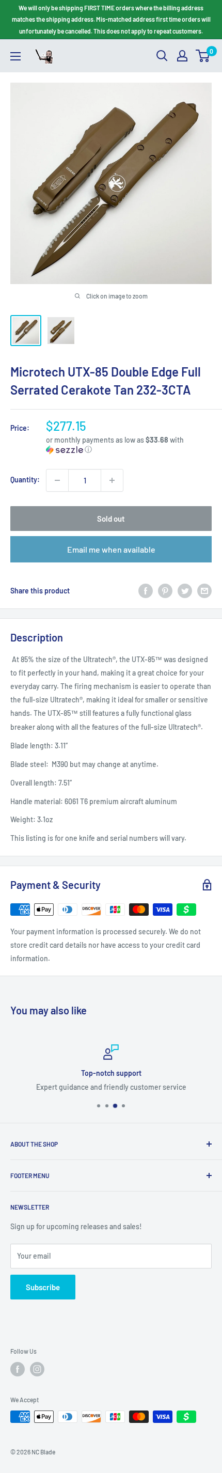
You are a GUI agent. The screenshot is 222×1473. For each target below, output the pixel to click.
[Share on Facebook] (145, 590)
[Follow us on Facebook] (17, 1369)
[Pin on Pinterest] (165, 590)
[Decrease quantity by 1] (57, 480)
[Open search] (162, 55)
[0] (203, 56)
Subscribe (43, 1287)
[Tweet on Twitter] (185, 590)
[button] (129, 445)
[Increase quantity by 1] (112, 480)
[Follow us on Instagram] (37, 1369)
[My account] (182, 55)
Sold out (111, 518)
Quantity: (25, 479)
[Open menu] (15, 56)
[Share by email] (204, 590)
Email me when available (111, 549)
